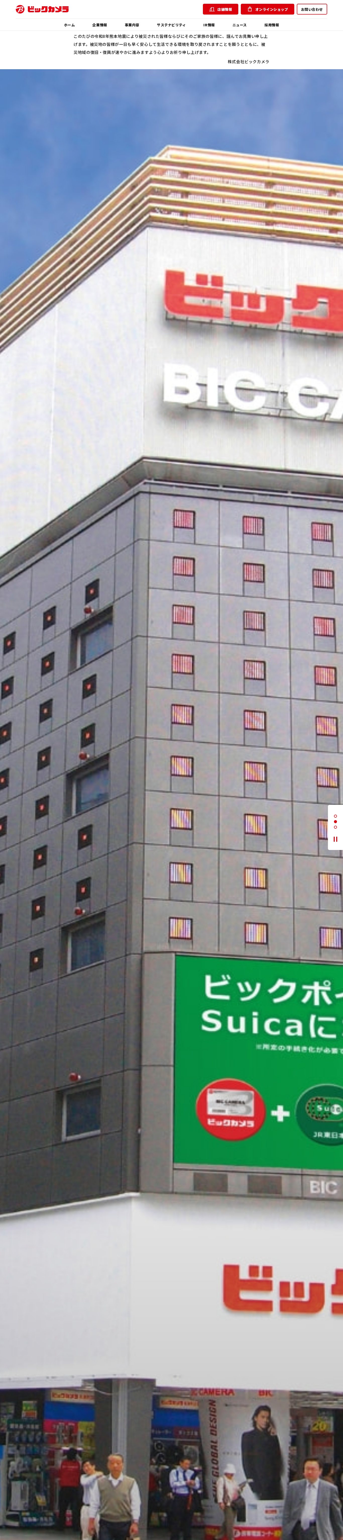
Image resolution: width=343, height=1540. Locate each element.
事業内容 (132, 24)
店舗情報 (224, 9)
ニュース (240, 24)
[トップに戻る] (42, 9)
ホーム (69, 24)
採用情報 (271, 24)
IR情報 (209, 24)
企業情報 (99, 24)
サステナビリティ (171, 24)
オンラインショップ (271, 9)
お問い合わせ (312, 9)
